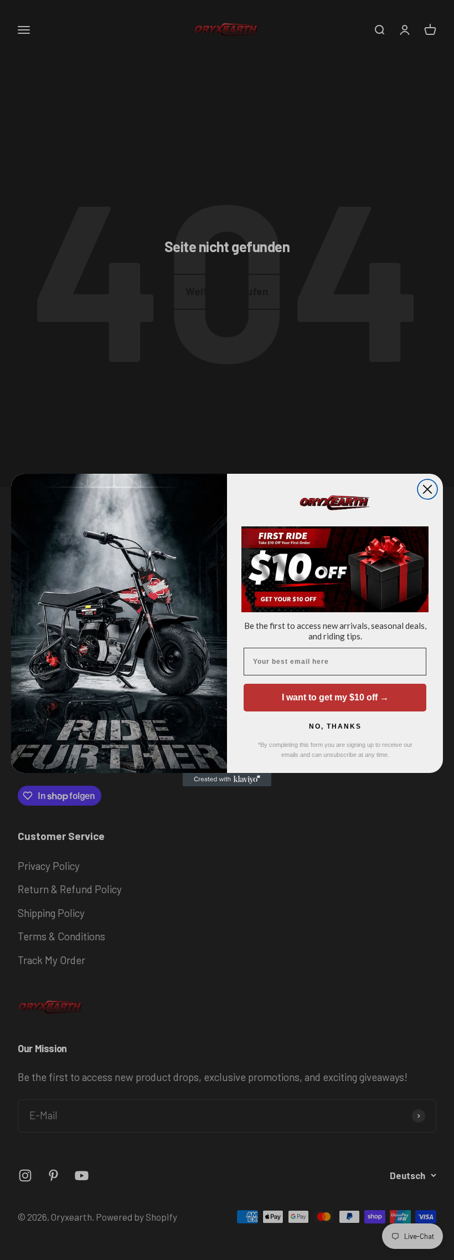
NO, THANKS (335, 726)
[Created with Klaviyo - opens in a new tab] (227, 779)
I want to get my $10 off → (335, 697)
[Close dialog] (427, 489)
